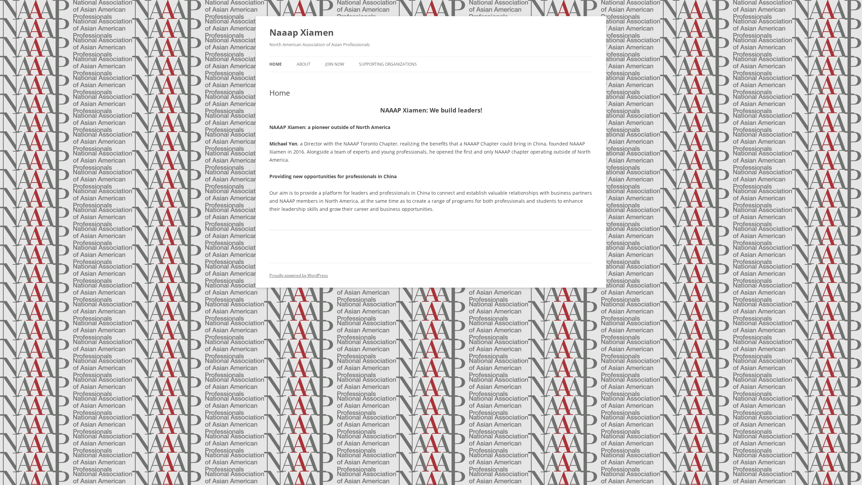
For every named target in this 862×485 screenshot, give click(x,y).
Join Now (334, 64)
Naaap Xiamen (301, 32)
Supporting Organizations (388, 64)
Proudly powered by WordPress (298, 275)
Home (275, 64)
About (303, 64)
